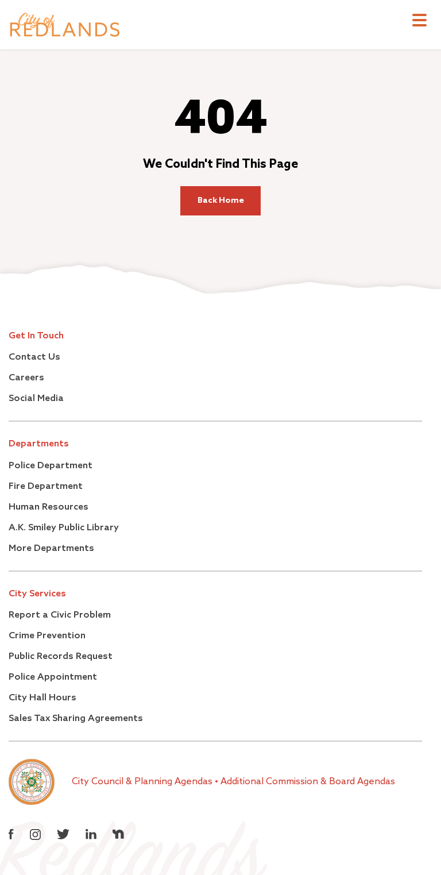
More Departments (51, 548)
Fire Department (46, 486)
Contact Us (34, 357)
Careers (26, 378)
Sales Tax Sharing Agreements (76, 718)
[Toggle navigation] (419, 21)
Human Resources (48, 507)
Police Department (50, 466)
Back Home (221, 200)
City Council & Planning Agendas (143, 782)
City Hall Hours (42, 698)
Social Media (36, 398)
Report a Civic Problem (60, 615)
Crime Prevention (47, 636)
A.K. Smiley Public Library (64, 528)
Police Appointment (53, 677)
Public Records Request (61, 656)
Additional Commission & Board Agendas (307, 782)
